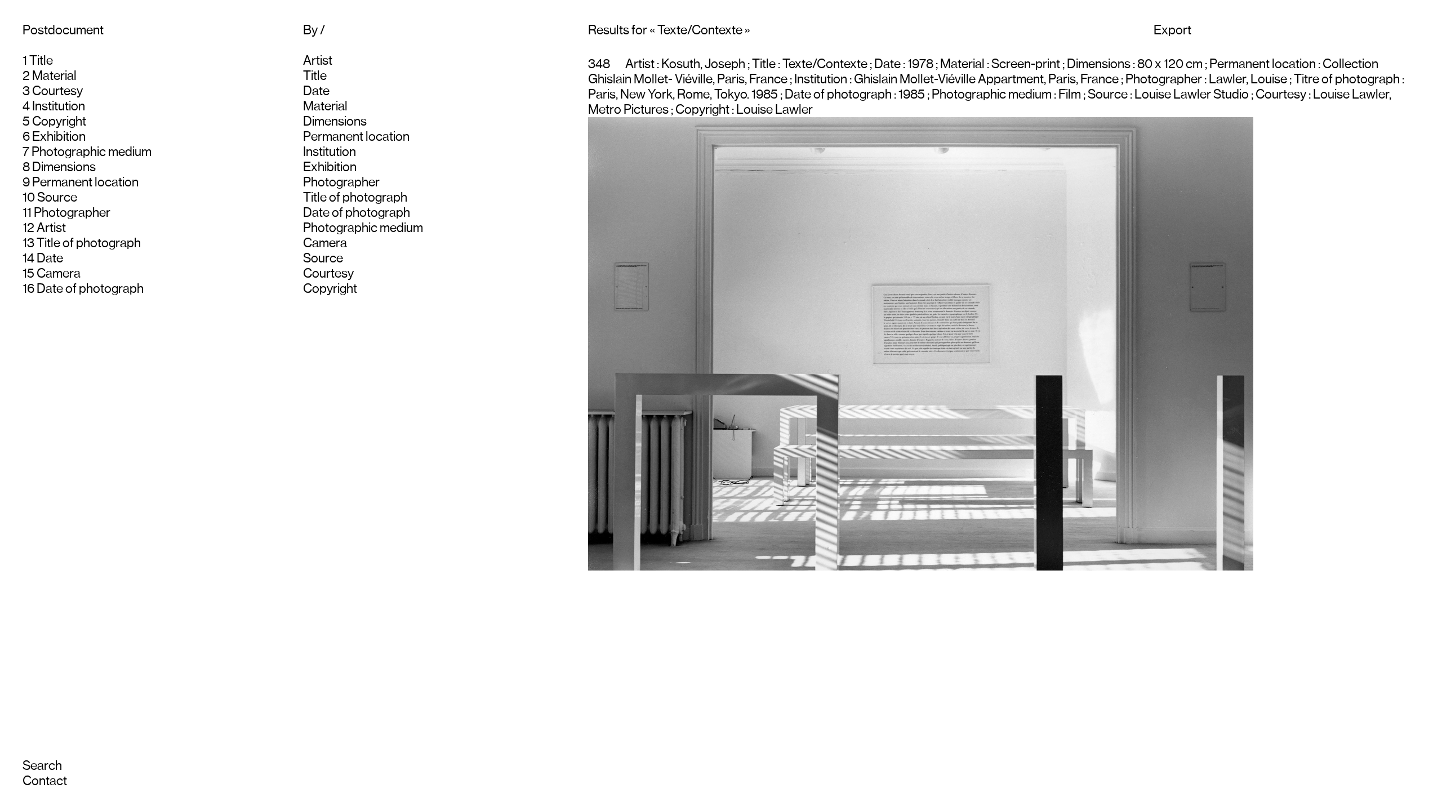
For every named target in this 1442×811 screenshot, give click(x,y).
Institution (58, 106)
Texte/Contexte (824, 63)
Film (1069, 94)
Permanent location (85, 182)
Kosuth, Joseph (703, 63)
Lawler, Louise (1248, 79)
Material (54, 75)
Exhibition (59, 136)
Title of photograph (89, 243)
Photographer (72, 212)
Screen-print (1025, 63)
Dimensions (64, 167)
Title (41, 60)
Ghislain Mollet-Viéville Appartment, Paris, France (986, 79)
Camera (59, 273)
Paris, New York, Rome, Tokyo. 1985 (683, 94)
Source (57, 197)
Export (1172, 30)
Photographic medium (92, 151)
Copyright (59, 121)
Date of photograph (90, 288)
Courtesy (57, 90)
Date (50, 258)
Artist (51, 227)
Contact (45, 780)
